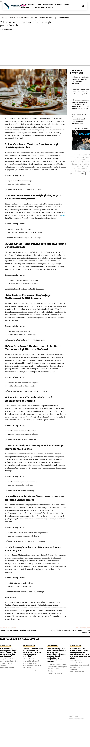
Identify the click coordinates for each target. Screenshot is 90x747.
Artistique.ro (48, 744)
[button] (83, 6)
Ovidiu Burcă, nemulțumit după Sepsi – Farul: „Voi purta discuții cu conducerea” (80, 80)
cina (82, 173)
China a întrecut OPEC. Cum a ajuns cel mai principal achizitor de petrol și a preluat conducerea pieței (79, 119)
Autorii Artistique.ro (8, 667)
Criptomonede (79, 168)
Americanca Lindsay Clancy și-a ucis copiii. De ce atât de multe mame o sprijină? (80, 92)
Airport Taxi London (80, 159)
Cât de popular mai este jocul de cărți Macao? (18, 630)
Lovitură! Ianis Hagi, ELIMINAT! (55, 706)
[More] (87, 25)
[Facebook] (71, 712)
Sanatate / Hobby (13, 18)
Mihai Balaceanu (7, 29)
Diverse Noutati (5, 645)
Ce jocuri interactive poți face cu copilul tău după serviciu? (70, 631)
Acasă (3, 18)
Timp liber (25, 18)
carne (62, 215)
